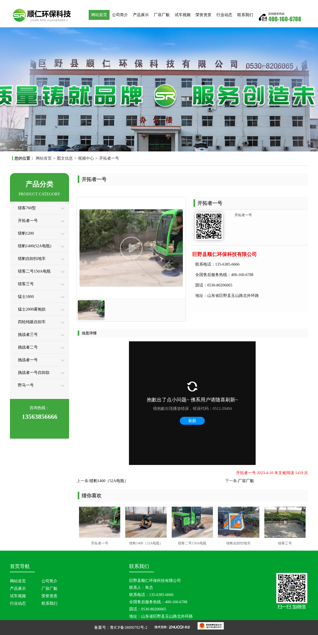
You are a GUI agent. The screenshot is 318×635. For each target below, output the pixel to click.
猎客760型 (27, 208)
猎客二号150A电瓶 (34, 271)
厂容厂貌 (162, 15)
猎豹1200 (26, 233)
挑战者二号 (28, 347)
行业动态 (224, 15)
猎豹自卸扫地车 (32, 258)
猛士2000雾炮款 (32, 309)
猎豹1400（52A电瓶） (108, 481)
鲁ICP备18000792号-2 (128, 627)
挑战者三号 (28, 334)
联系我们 (245, 15)
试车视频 (183, 15)
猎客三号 (26, 284)
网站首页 (99, 15)
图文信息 (65, 158)
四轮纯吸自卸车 (32, 322)
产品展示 (141, 15)
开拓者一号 (109, 158)
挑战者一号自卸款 (34, 372)
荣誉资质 (203, 15)
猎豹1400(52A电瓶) (34, 246)
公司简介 (120, 15)
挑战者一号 (28, 360)
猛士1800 (26, 296)
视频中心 (86, 158)
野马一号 (26, 385)
